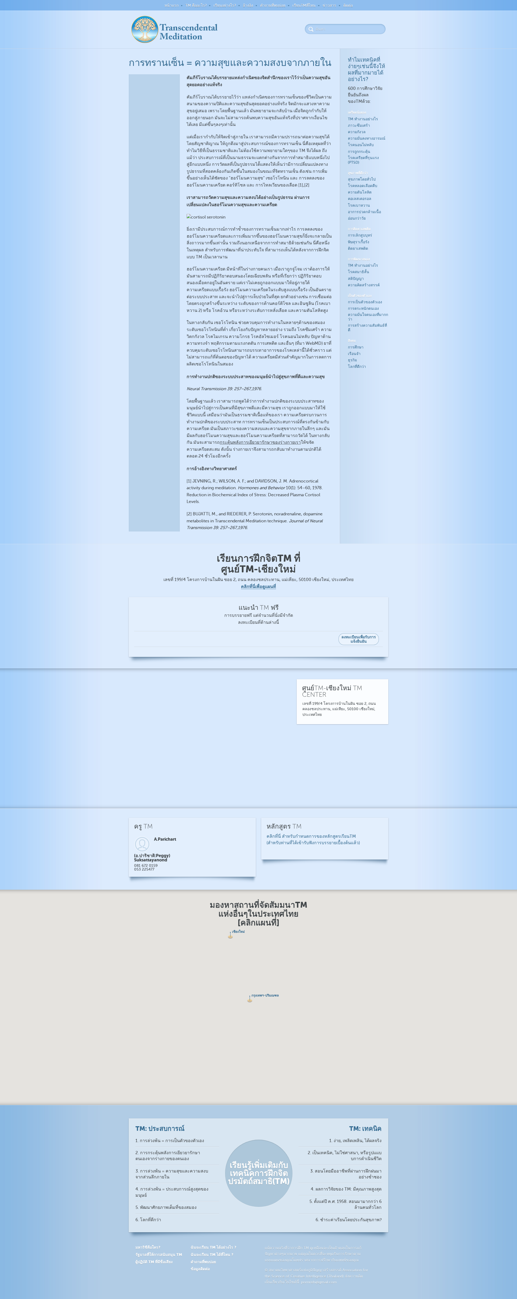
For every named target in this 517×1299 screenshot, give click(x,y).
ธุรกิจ (352, 360)
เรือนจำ (354, 354)
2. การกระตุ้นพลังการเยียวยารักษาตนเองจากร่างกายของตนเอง (167, 1155)
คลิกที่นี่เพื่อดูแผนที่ (258, 586)
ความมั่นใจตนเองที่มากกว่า (368, 317)
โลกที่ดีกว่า (357, 367)
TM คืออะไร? (196, 5)
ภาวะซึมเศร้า (359, 126)
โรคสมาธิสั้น (358, 272)
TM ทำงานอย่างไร (363, 119)
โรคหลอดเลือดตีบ (362, 186)
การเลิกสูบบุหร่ (360, 235)
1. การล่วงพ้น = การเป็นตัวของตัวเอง (169, 1140)
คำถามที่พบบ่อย (272, 5)
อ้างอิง (248, 5)
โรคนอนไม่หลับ (361, 145)
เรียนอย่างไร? (225, 5)
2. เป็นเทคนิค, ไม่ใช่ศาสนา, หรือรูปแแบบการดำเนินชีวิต (345, 1155)
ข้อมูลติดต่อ (200, 1269)
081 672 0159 (146, 866)
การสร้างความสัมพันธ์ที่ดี (367, 327)
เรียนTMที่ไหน (304, 5)
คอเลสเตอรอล (359, 199)
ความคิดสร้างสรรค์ (364, 285)
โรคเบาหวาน (359, 205)
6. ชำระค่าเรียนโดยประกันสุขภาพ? (349, 1219)
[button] (250, 999)
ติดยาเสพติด (358, 249)
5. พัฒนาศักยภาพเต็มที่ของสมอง (166, 1207)
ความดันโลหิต (360, 192)
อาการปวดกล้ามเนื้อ (364, 212)
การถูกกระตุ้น (359, 152)
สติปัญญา (356, 279)
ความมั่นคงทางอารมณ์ (366, 138)
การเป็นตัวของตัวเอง (365, 302)
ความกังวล (357, 132)
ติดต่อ (348, 5)
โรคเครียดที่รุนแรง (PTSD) (363, 160)
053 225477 (144, 869)
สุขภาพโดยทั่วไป (362, 179)
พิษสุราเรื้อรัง (358, 242)
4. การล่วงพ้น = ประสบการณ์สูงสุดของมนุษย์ (171, 1192)
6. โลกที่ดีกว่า (148, 1219)
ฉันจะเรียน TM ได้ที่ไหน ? (212, 1254)
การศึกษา (356, 347)
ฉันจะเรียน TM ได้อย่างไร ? (213, 1247)
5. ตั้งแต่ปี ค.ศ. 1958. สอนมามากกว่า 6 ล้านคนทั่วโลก (345, 1204)
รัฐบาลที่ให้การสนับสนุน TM (158, 1254)
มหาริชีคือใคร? (147, 1247)
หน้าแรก (172, 5)
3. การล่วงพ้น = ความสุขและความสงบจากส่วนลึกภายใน (171, 1174)
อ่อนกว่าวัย (357, 218)
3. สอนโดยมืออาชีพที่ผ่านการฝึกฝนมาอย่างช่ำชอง (346, 1174)
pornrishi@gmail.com (319, 1282)
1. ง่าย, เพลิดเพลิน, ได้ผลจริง (355, 1140)
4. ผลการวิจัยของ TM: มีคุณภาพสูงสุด (346, 1189)
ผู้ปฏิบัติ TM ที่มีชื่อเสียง (154, 1262)
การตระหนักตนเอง (363, 309)
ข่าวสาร (329, 5)
